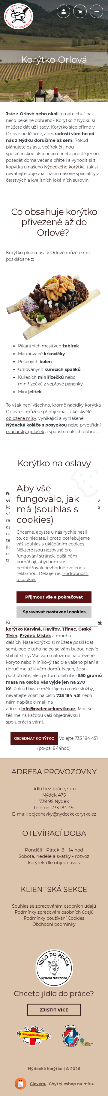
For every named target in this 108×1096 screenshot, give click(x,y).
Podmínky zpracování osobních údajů (54, 912)
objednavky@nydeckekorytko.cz (62, 814)
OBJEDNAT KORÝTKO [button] (34, 738)
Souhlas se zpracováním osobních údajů (54, 906)
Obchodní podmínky (54, 924)
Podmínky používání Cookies (54, 918)
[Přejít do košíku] (80, 11)
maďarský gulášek (25, 431)
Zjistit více (54, 1010)
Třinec (69, 629)
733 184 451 (63, 807)
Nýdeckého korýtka (64, 167)
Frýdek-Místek (35, 635)
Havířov (51, 629)
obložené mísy (21, 418)
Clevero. (38, 1083)
